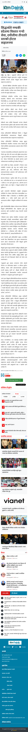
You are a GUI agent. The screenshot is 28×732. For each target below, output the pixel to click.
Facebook (8, 647)
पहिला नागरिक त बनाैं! (12, 556)
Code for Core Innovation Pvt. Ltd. (17, 718)
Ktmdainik (15, 730)
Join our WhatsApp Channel (11, 380)
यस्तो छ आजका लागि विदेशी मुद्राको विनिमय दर (15, 407)
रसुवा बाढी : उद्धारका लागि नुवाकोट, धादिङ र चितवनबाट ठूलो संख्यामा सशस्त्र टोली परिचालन (15, 413)
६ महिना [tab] (14, 397)
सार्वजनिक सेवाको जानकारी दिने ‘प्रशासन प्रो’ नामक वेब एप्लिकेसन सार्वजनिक (13, 452)
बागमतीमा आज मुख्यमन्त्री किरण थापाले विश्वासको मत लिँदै (13, 401)
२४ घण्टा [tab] (22, 397)
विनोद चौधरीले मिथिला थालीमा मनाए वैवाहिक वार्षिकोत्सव (13, 529)
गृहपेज (24, 13)
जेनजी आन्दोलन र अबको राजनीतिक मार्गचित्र (15, 574)
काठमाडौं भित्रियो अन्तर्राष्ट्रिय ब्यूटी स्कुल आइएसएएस (11, 471)
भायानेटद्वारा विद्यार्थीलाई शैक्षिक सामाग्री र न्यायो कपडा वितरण (14, 548)
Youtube (24, 647)
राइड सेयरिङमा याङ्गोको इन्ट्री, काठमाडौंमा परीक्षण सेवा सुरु (12, 490)
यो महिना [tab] (5, 397)
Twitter (16, 647)
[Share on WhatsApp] (24, 55)
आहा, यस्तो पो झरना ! (9, 425)
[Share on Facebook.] (17, 55)
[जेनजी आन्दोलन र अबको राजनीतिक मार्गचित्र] (4, 575)
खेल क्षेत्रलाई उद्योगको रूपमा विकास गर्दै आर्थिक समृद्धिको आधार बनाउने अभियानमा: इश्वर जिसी (16, 565)
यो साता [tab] (17, 394)
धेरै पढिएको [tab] (14, 593)
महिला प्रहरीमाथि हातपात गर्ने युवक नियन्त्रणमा (15, 419)
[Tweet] (20, 55)
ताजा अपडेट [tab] (5, 593)
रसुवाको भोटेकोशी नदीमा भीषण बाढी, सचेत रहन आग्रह (15, 431)
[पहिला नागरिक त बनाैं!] (4, 557)
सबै (26, 436)
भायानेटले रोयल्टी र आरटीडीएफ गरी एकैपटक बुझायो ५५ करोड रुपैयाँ (13, 510)
